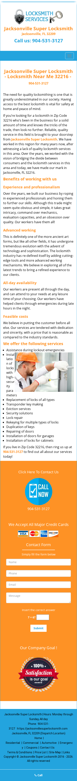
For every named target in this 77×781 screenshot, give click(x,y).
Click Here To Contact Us (38, 472)
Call (39, 775)
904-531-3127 (47, 40)
